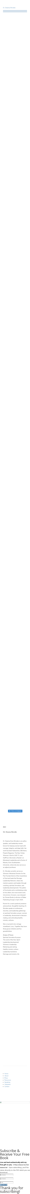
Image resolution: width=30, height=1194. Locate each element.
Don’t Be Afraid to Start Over (13, 407)
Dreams (10, 343)
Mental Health (7, 416)
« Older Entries (7, 596)
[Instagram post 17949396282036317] (15, 684)
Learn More (15, 45)
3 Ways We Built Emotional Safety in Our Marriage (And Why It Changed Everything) (14, 531)
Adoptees (7, 1084)
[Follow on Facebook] (10, 281)
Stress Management (15, 497)
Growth (15, 343)
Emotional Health (17, 379)
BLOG (5, 265)
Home (6, 1074)
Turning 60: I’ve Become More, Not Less (13, 373)
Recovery (21, 574)
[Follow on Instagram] (20, 281)
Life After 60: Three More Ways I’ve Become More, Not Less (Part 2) (14, 328)
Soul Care (6, 497)
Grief (4, 414)
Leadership (19, 414)
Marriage (14, 539)
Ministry (10, 381)
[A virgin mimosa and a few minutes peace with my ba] (15, 797)
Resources (7, 1080)
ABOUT (6, 260)
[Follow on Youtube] (16, 281)
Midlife (5, 346)
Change (5, 343)
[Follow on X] (13, 281)
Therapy (5, 577)
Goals (24, 411)
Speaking (7, 1082)
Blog (6, 1078)
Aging (20, 341)
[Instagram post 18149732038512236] (15, 805)
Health (20, 343)
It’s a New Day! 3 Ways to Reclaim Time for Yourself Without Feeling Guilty (12, 486)
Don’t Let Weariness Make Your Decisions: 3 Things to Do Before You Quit (14, 444)
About (6, 1076)
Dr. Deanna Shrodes (9, 8)
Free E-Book (9, 1011)
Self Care (15, 416)
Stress (10, 454)
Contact (6, 1086)
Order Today (9, 158)
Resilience (11, 346)
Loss (24, 414)
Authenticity (15, 341)
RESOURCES (7, 270)
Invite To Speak (10, 658)
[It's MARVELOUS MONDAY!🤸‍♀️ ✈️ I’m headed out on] (15, 738)
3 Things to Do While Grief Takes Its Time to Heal (14, 569)
